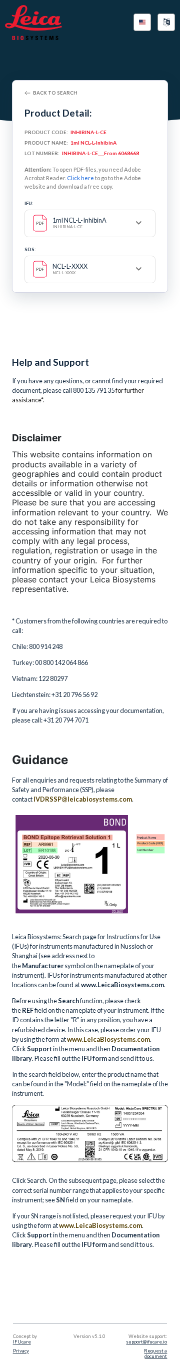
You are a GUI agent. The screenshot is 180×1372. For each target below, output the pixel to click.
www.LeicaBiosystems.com (108, 1039)
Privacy (21, 1350)
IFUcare (22, 1341)
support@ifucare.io (146, 1341)
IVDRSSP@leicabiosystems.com (83, 799)
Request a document (155, 1353)
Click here (80, 178)
